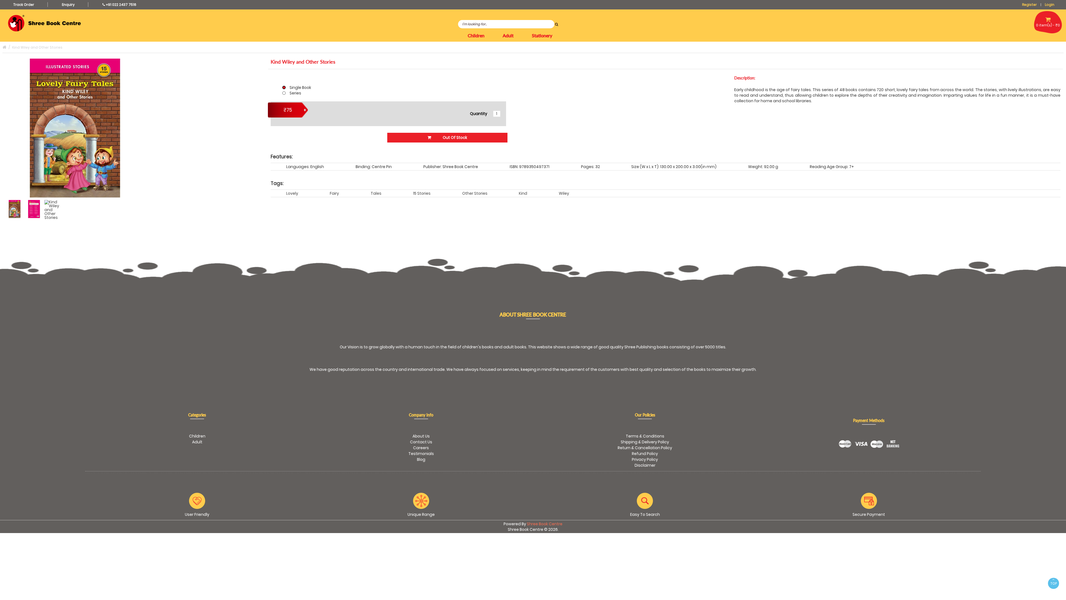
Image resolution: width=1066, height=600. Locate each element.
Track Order (23, 4)
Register (1029, 4)
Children (197, 436)
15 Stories (422, 193)
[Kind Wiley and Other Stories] (15, 209)
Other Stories (474, 193)
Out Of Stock (454, 137)
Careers (421, 448)
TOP (1053, 583)
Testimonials (421, 453)
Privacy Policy (645, 459)
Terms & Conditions (645, 436)
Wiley (564, 193)
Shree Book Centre (544, 524)
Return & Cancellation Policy (645, 448)
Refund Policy (645, 453)
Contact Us (421, 442)
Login (1049, 4)
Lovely (292, 193)
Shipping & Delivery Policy (645, 442)
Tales (376, 193)
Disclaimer (645, 465)
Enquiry (68, 4)
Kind (523, 193)
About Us (421, 436)
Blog (421, 459)
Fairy (334, 193)
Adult (197, 442)
